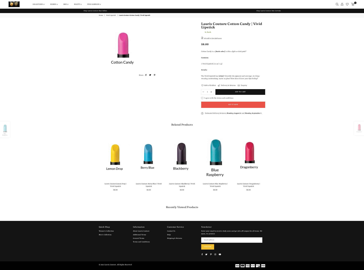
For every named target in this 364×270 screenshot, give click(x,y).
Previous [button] (95, 166)
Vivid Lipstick (111, 15)
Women (53, 4)
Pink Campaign (93, 4)
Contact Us (171, 231)
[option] (95, 11)
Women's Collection (106, 231)
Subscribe (208, 247)
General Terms (138, 238)
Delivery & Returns (228, 85)
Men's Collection (105, 235)
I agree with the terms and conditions (218, 98)
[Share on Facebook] (146, 75)
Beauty (77, 4)
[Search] (337, 4)
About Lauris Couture (141, 231)
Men (65, 4)
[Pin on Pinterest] (154, 75)
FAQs (169, 235)
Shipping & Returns (174, 238)
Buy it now (233, 105)
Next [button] (268, 166)
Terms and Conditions (141, 242)
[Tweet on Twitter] (150, 75)
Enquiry (243, 85)
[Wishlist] (347, 4)
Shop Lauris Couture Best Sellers (95, 11)
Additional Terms (139, 235)
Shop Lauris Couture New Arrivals (268, 11)
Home (101, 15)
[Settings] (342, 4)
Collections (38, 4)
